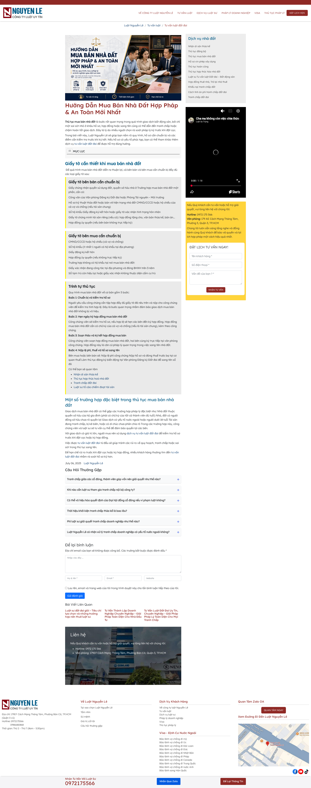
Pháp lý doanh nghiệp (236, 13)
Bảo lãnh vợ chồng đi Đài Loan (176, 745)
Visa (257, 13)
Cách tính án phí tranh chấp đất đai (207, 92)
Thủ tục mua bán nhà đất (202, 56)
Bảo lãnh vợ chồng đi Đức (173, 749)
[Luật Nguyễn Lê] (23, 13)
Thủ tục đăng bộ (197, 51)
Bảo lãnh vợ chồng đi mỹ (173, 738)
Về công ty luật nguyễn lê (155, 13)
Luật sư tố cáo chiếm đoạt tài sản (94, 387)
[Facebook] (295, 771)
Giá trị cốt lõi (88, 721)
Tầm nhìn (85, 712)
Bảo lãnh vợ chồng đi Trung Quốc (177, 763)
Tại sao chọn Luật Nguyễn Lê (96, 707)
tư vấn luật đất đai (85, 143)
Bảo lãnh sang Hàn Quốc (173, 770)
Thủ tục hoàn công (198, 66)
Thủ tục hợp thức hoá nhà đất (91, 378)
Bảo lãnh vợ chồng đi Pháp (174, 756)
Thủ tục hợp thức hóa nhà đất (204, 71)
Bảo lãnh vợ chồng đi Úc (172, 742)
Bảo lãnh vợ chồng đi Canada (175, 759)
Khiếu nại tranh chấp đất (201, 86)
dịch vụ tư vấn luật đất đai (142, 433)
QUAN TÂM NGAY (273, 710)
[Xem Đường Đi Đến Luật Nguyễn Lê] (273, 744)
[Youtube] (300, 771)
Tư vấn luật (184, 13)
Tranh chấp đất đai (85, 382)
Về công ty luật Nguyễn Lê (173, 707)
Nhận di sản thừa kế (86, 374)
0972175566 (80, 783)
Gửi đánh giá (75, 595)
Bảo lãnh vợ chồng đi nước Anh (176, 767)
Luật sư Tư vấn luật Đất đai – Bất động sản (211, 76)
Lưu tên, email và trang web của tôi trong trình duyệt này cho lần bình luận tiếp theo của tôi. (123, 588)
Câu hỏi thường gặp (91, 725)
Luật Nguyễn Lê (93, 463)
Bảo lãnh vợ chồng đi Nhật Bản (176, 752)
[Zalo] (306, 771)
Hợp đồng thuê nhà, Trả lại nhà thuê (207, 81)
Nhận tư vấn (215, 289)
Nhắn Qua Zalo (169, 781)
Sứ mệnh (85, 716)
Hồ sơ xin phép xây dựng (202, 61)
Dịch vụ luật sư (207, 13)
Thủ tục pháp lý (274, 13)
